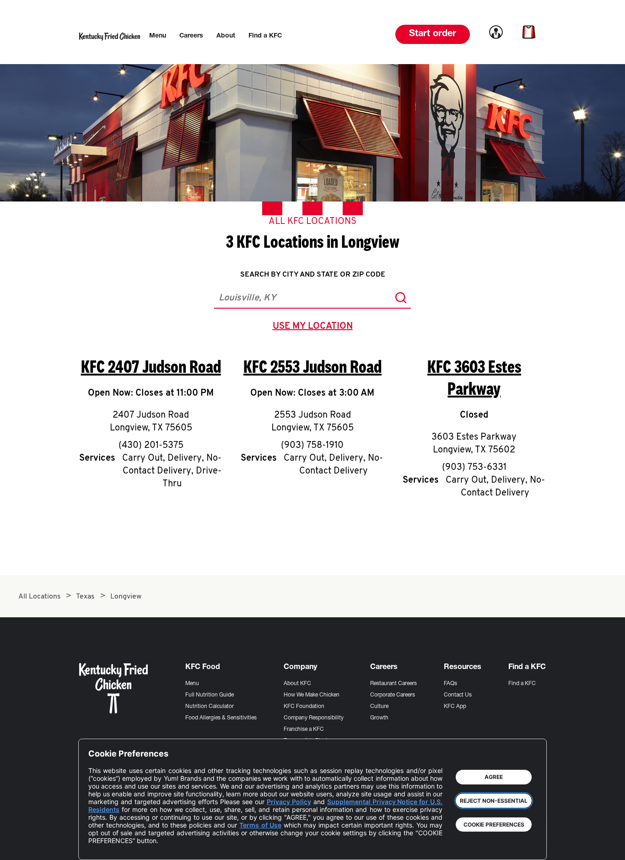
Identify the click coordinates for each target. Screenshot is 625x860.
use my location (314, 327)
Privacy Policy (289, 802)
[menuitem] (157, 36)
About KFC (297, 683)
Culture (379, 706)
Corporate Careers (392, 695)
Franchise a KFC (304, 729)
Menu (192, 683)
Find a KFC (522, 683)
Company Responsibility (314, 718)
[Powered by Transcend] (103, 846)
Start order (432, 34)
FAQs (450, 683)
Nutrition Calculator (209, 706)
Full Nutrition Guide (209, 695)
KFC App (455, 706)
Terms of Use (260, 825)
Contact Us (458, 695)
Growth (379, 718)
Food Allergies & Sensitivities (221, 718)
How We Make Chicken (311, 695)
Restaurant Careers (393, 683)
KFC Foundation (304, 706)
